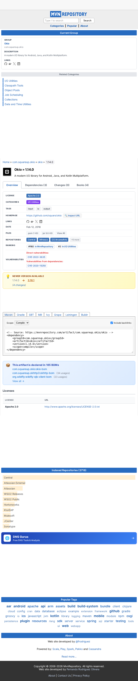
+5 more (75, 239)
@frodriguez (83, 641)
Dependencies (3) (36, 185)
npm (121, 616)
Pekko (79, 648)
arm (51, 606)
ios (24, 616)
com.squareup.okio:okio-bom (29, 369)
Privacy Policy (81, 675)
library (65, 616)
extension (87, 611)
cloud (12, 611)
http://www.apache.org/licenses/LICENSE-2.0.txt (72, 406)
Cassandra (95, 648)
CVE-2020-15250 (37, 265)
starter (109, 621)
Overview (12, 185)
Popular (72, 25)
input (30, 208)
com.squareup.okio (23, 162)
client (117, 606)
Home (6, 162)
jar (48, 233)
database (49, 611)
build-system (88, 606)
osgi (129, 616)
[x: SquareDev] (14, 63)
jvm (46, 616)
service (80, 621)
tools (131, 621)
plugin (25, 621)
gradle (126, 611)
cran (30, 611)
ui (59, 626)
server (69, 621)
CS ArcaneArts (59, 239)
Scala (55, 648)
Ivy (48, 314)
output (46, 208)
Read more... (69, 656)
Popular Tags (69, 599)
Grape (57, 314)
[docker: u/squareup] (10, 63)
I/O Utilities (11, 80)
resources (40, 621)
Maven (9, 314)
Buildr (84, 314)
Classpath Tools (14, 85)
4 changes (19, 285)
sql (101, 621)
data (37, 611)
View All (61, 233)
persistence (11, 621)
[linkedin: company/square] (18, 63)
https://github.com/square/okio (44, 215)
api (43, 606)
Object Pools (12, 90)
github (114, 611)
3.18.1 (31, 280)
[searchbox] (61, 20)
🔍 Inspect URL (72, 215)
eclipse (62, 611)
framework (101, 611)
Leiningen (71, 314)
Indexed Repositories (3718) (69, 470)
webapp (75, 625)
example (74, 611)
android (19, 606)
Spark (70, 648)
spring (92, 621)
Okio (6, 43)
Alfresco (43, 239)
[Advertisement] (69, 4)
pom (33, 233)
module (112, 616)
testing (121, 621)
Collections (11, 99)
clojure (127, 606)
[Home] (69, 16)
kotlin (55, 616)
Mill (40, 314)
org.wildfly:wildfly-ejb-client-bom (32, 376)
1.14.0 (29, 169)
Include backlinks (122, 322)
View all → (18, 381)
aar (9, 606)
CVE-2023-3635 (36, 257)
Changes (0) (62, 185)
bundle (105, 606)
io (38, 208)
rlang (52, 621)
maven (87, 616)
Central (31, 239)
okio (40, 162)
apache (33, 606)
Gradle (21, 314)
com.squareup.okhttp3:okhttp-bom (33, 372)
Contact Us (64, 675)
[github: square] (5, 63)
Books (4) (83, 185)
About (84, 25)
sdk (60, 621)
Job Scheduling (14, 94)
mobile (99, 616)
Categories (57, 25)
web (65, 626)
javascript (35, 616)
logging (76, 616)
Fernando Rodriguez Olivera (83, 669)
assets (61, 606)
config (21, 611)
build (72, 606)
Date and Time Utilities (18, 104)
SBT (31, 314)
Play (62, 648)
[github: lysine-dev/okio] (27, 221)
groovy (10, 616)
